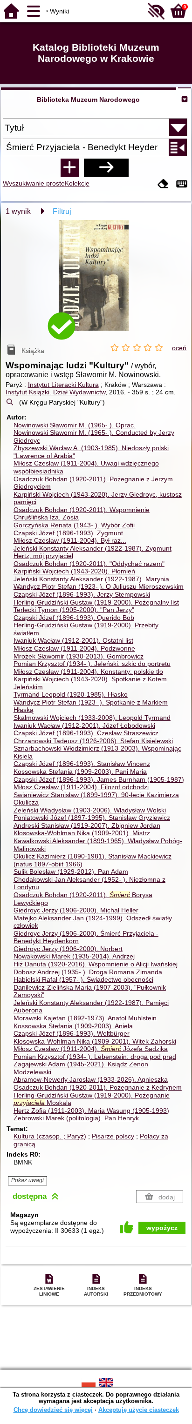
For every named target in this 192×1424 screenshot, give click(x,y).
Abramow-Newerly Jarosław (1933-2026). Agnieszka (91, 1079)
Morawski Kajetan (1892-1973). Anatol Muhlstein (85, 1018)
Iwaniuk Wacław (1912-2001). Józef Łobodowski (84, 725)
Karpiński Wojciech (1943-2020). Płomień (74, 571)
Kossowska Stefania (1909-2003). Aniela (73, 1026)
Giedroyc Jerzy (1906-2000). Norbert (68, 948)
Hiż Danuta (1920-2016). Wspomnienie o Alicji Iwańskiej (96, 964)
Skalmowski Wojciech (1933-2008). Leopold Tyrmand (92, 717)
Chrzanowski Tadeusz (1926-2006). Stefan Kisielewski (93, 741)
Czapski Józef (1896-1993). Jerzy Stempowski (82, 594)
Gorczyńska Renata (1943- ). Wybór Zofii (74, 525)
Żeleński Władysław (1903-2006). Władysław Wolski (90, 810)
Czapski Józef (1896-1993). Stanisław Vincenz (82, 763)
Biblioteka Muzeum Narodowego (88, 99)
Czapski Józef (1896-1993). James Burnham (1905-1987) (99, 779)
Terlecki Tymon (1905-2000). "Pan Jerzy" (74, 609)
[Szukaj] (106, 167)
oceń (179, 348)
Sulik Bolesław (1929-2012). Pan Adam (71, 871)
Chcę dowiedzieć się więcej (53, 1409)
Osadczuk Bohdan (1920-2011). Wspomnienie (82, 509)
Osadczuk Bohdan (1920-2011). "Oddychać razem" (89, 563)
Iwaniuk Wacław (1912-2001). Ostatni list (73, 640)
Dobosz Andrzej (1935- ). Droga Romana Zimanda (88, 972)
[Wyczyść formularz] (163, 184)
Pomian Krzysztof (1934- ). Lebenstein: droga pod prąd (95, 1056)
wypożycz (162, 1227)
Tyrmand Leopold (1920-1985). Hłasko (71, 694)
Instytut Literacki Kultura (63, 384)
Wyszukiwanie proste (34, 183)
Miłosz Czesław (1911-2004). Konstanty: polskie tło (88, 671)
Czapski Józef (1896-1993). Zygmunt (68, 533)
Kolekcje (77, 183)
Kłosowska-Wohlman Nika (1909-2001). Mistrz (82, 833)
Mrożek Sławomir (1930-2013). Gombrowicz (79, 656)
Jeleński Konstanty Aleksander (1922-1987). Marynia (91, 579)
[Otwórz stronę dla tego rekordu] (96, 282)
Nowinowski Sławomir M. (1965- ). (75, 425)
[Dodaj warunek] (69, 167)
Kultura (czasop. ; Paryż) (50, 1136)
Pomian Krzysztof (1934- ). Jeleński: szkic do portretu (92, 663)
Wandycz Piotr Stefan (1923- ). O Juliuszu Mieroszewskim (99, 586)
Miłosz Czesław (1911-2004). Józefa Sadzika (91, 1048)
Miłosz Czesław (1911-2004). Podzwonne (74, 648)
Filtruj (62, 211)
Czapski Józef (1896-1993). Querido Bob (74, 617)
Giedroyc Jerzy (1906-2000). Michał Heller (76, 910)
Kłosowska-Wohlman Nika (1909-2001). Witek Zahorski (95, 1041)
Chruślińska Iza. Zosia (46, 517)
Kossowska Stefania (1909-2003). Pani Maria (80, 771)
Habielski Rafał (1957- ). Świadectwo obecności (83, 979)
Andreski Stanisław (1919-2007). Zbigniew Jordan (87, 825)
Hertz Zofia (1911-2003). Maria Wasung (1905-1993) (91, 1110)
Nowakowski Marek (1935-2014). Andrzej (74, 956)
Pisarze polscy (113, 1136)
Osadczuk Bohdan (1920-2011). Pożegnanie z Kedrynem (98, 1087)
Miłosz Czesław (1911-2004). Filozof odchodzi (81, 787)
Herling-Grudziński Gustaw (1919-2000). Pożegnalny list (96, 602)
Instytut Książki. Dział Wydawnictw (55, 392)
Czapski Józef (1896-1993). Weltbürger (72, 1033)
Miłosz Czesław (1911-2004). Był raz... (70, 540)
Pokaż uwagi (27, 1180)
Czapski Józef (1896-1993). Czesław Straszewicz (86, 733)
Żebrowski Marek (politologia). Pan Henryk (76, 1118)
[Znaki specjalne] (181, 184)
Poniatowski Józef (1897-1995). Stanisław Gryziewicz (92, 817)
